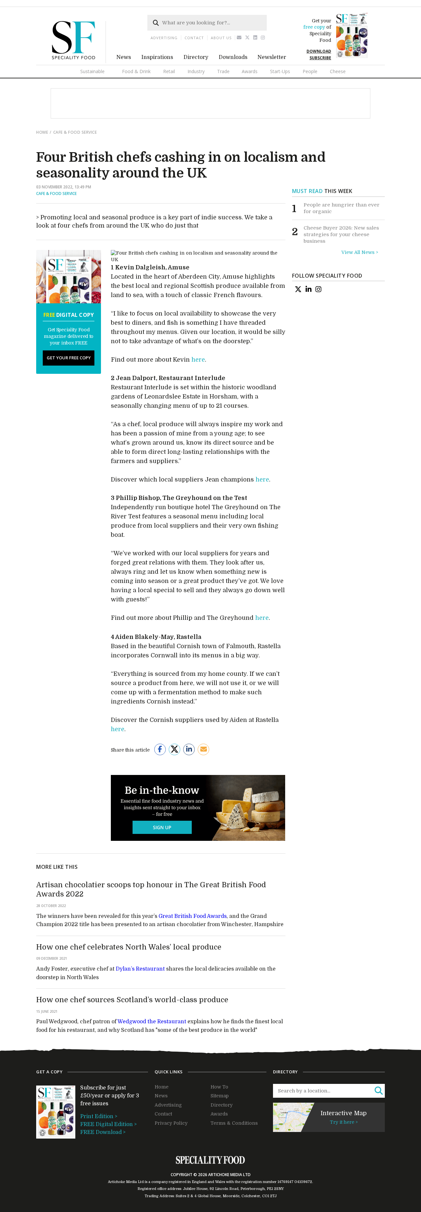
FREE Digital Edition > (108, 1124)
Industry (196, 71)
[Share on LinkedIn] (189, 749)
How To (219, 1086)
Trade (223, 71)
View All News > (359, 252)
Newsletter (272, 57)
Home (42, 132)
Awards (250, 71)
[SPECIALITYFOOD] (79, 61)
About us (221, 37)
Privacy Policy (171, 1123)
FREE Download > (103, 1132)
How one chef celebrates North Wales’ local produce (128, 947)
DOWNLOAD (319, 51)
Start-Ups (280, 71)
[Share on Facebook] (160, 749)
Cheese (338, 71)
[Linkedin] (255, 37)
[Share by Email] (203, 749)
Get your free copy (69, 358)
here (198, 359)
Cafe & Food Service (75, 132)
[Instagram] (263, 37)
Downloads (233, 57)
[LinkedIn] (308, 289)
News (123, 57)
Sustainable (92, 71)
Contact (194, 37)
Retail (169, 71)
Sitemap (219, 1095)
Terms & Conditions (234, 1123)
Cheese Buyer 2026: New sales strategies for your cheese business (341, 234)
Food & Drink (136, 71)
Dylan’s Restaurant (140, 969)
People (310, 71)
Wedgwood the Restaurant (151, 1022)
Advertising (164, 37)
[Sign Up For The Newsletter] (239, 37)
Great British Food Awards (193, 916)
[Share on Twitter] (174, 749)
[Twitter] (247, 37)
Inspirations (157, 57)
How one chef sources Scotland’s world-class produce (132, 1000)
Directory (196, 57)
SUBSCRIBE (320, 58)
